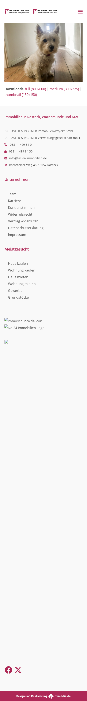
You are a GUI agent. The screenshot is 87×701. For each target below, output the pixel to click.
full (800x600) (35, 89)
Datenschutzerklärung (26, 228)
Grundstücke (18, 297)
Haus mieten (18, 277)
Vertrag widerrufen (23, 221)
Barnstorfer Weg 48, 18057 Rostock (33, 165)
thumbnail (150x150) (20, 94)
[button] (80, 11)
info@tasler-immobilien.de (28, 158)
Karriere (14, 200)
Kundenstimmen (21, 207)
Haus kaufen (18, 263)
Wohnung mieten (22, 283)
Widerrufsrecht (20, 214)
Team (12, 194)
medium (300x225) (64, 89)
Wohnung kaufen (21, 270)
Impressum (17, 234)
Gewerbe (15, 290)
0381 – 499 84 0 (21, 145)
